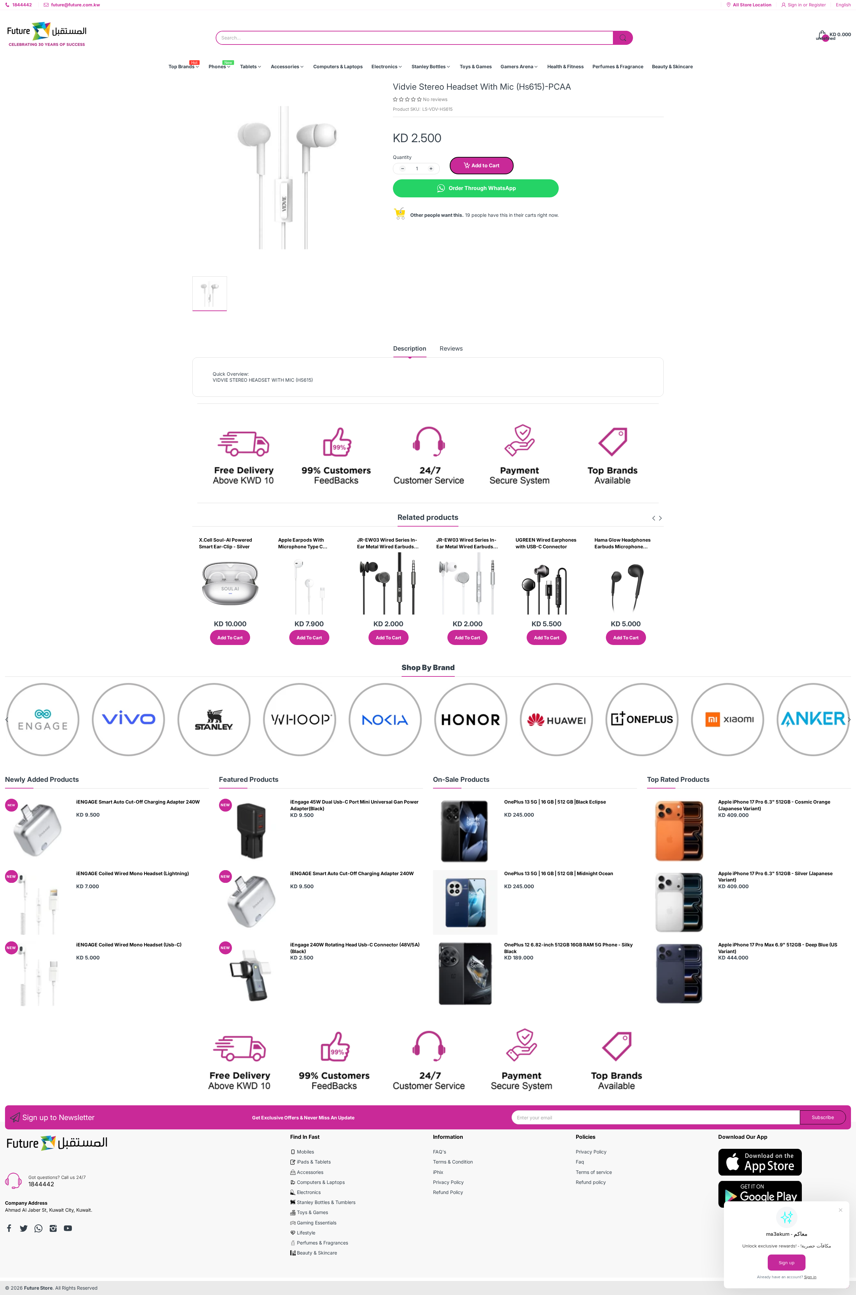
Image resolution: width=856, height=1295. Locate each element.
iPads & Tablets (314, 1162)
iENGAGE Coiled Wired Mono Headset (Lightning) (132, 873)
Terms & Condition (453, 1162)
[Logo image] (43, 719)
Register (817, 4)
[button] (408, 99)
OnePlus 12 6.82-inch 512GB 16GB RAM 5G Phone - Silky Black (568, 948)
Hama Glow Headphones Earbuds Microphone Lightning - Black (544, 543)
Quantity (402, 157)
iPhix (438, 1172)
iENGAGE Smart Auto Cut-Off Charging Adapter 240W (138, 802)
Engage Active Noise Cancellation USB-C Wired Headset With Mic (624, 543)
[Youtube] (68, 1228)
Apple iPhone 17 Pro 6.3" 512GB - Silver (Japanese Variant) (775, 876)
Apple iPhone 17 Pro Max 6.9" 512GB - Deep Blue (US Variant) (777, 948)
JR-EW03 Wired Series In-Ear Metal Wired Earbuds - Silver (387, 543)
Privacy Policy (448, 1182)
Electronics (309, 1192)
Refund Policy (448, 1192)
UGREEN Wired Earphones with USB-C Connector (466, 543)
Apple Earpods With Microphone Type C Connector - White (222, 543)
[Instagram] (53, 1228)
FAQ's (439, 1151)
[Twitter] (24, 1228)
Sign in (795, 4)
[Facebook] (9, 1228)
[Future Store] (47, 35)
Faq (580, 1162)
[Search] (623, 38)
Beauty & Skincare (317, 1253)
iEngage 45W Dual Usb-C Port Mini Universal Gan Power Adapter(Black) (354, 805)
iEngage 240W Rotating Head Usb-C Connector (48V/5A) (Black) (355, 948)
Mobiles (305, 1151)
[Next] (653, 518)
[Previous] (660, 518)
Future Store (38, 1288)
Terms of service (594, 1172)
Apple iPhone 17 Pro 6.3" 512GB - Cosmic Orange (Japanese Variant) (774, 805)
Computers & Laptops (321, 1182)
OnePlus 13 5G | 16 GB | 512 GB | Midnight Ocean (558, 873)
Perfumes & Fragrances (322, 1242)
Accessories (310, 1172)
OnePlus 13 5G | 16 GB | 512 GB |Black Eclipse (555, 802)
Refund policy (591, 1182)
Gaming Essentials (316, 1222)
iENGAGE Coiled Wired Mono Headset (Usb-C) (129, 944)
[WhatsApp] (38, 1228)
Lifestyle (306, 1232)
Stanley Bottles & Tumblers (326, 1202)
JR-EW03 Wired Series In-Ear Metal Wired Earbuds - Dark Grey (308, 543)
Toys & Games (312, 1212)
